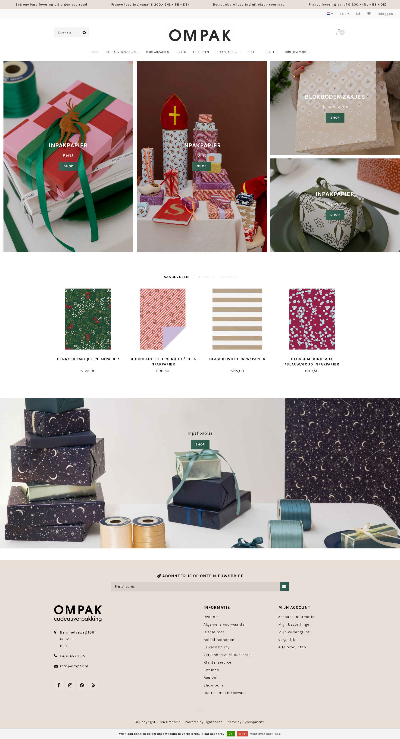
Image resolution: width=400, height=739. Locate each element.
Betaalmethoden (218, 639)
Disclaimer (213, 632)
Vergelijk (286, 639)
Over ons (211, 617)
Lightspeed (213, 722)
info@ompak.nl (74, 666)
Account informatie (296, 617)
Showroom (213, 685)
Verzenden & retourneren (227, 654)
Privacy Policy (216, 647)
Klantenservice (217, 662)
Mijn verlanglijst (294, 632)
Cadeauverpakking (121, 52)
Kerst (270, 52)
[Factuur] (200, 710)
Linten (181, 52)
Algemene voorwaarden (225, 624)
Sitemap (211, 670)
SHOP (68, 166)
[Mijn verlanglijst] (369, 14)
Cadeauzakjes (157, 52)
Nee (242, 734)
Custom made (296, 52)
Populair (227, 277)
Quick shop (90, 357)
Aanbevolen (176, 277)
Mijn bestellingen (295, 624)
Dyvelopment (253, 722)
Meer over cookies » (265, 734)
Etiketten (201, 52)
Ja (231, 734)
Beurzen (211, 677)
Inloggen (385, 14)
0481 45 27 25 (72, 656)
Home (94, 52)
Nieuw (203, 277)
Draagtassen (227, 52)
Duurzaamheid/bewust (224, 692)
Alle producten (292, 647)
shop (201, 166)
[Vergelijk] (358, 14)
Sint (251, 52)
